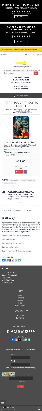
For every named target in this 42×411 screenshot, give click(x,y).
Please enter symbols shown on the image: (21, 368)
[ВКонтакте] (3, 260)
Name (13, 354)
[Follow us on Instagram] (15, 331)
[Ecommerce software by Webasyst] (22, 394)
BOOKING (21, 16)
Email (13, 361)
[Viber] (13, 260)
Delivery (20, 295)
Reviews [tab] (28, 210)
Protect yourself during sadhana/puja (19, 251)
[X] (10, 260)
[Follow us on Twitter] (11, 331)
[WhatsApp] (16, 260)
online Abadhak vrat (10, 183)
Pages (4, 54)
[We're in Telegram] (26, 331)
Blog (20, 303)
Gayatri (37, 70)
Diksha (12, 239)
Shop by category (22, 96)
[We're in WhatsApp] (22, 331)
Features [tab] (18, 210)
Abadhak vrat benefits (28, 180)
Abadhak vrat (15, 180)
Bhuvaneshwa (16, 70)
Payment (20, 298)
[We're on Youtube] (19, 331)
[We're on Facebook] (8, 331)
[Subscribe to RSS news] (34, 331)
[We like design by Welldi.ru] (18, 395)
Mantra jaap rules (12, 247)
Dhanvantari (31, 70)
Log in (29, 54)
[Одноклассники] (6, 260)
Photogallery (20, 305)
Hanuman (24, 70)
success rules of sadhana (15, 243)
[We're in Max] (30, 331)
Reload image (21, 381)
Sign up (38, 54)
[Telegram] (19, 260)
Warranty (20, 300)
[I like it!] (25, 172)
